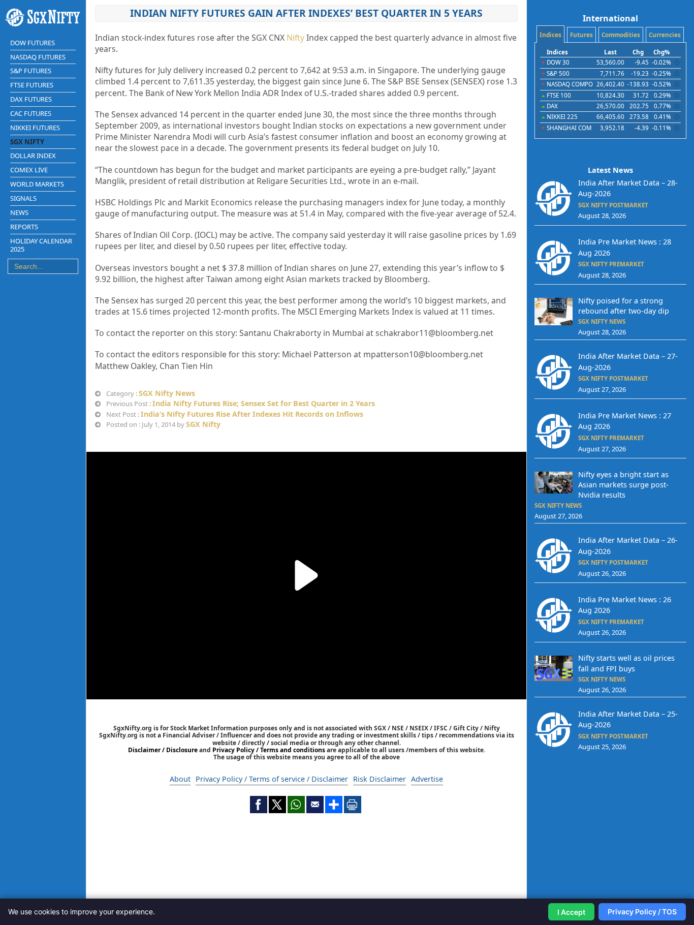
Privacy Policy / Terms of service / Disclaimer (272, 779)
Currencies (665, 35)
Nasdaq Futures (38, 56)
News (19, 212)
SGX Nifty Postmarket (613, 205)
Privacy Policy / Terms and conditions (268, 750)
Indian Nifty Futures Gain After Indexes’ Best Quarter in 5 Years (306, 13)
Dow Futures (32, 42)
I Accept (571, 912)
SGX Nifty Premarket (611, 264)
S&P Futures (30, 70)
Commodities (621, 35)
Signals (23, 198)
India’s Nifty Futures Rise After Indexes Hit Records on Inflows (252, 414)
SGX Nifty (203, 424)
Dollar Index (33, 155)
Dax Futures (31, 99)
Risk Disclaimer (379, 779)
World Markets (37, 184)
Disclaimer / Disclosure (163, 750)
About (180, 779)
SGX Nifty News (167, 393)
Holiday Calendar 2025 (41, 245)
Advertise (427, 779)
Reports (24, 226)
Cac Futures (30, 113)
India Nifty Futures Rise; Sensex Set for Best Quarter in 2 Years (263, 403)
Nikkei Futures (35, 127)
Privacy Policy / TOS (642, 911)
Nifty (295, 37)
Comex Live (29, 169)
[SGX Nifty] (43, 17)
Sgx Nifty (27, 141)
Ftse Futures (31, 84)
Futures (581, 35)
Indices (550, 35)
